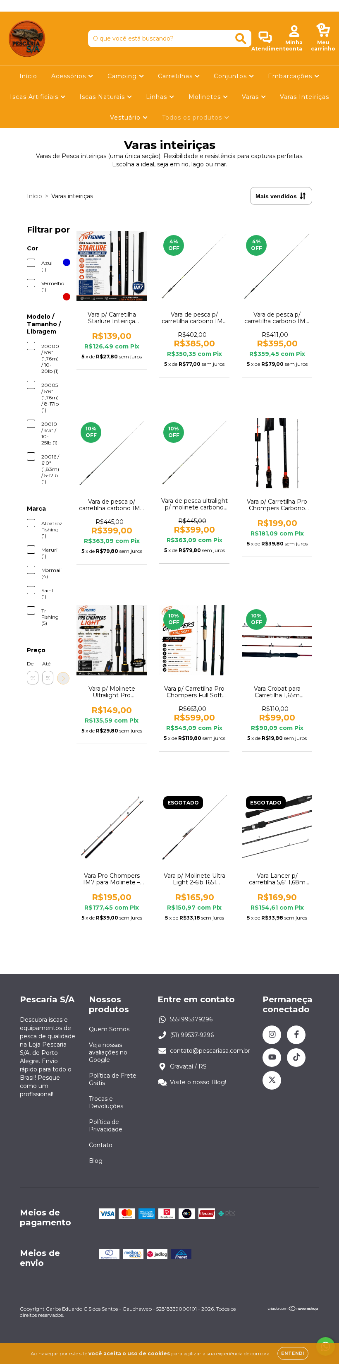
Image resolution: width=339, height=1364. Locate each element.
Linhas (157, 97)
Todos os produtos (193, 117)
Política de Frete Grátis (112, 1079)
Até (46, 663)
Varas (251, 97)
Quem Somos (109, 1029)
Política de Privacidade (105, 1125)
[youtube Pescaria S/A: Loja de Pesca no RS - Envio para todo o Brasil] (37, 6)
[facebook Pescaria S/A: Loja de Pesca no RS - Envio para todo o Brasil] (25, 6)
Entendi (293, 1353)
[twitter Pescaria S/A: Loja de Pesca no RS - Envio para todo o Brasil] (61, 6)
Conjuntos (231, 76)
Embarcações (291, 76)
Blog (96, 1161)
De (30, 663)
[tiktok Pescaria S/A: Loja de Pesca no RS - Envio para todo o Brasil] (50, 6)
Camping (123, 76)
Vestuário (126, 117)
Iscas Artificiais (35, 97)
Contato (100, 1145)
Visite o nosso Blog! (198, 1082)
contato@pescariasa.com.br (210, 1050)
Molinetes (206, 97)
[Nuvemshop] (293, 1309)
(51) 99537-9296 (192, 1035)
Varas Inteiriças (304, 97)
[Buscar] (241, 38)
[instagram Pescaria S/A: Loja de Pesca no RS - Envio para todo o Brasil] (12, 6)
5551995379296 (191, 1019)
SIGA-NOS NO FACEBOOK (170, 5)
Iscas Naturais (103, 97)
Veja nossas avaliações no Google (108, 1052)
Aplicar (63, 678)
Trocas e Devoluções (106, 1102)
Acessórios (69, 76)
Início (28, 76)
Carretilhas (176, 76)
